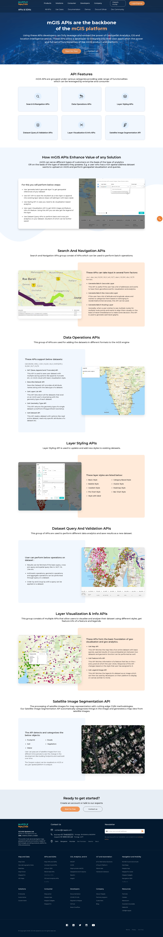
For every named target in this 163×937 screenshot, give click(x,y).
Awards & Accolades (128, 904)
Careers (124, 897)
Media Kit (125, 907)
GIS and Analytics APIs (51, 878)
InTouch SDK (48, 868)
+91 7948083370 (64, 835)
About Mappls (100, 894)
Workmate (99, 868)
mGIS (72, 865)
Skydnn (72, 875)
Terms (128, 929)
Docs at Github (101, 9)
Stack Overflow (75, 907)
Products (47, 3)
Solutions (59, 3)
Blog (97, 904)
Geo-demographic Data (26, 865)
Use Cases (59, 9)
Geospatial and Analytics (78, 872)
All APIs (48, 9)
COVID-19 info (74, 897)
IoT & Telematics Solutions (104, 862)
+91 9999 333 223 (63, 837)
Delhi (56, 841)
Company (98, 3)
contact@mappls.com (63, 830)
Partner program (101, 897)
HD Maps (21, 878)
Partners (125, 894)
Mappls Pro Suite (127, 872)
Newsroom (125, 900)
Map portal (47, 894)
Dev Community (117, 9)
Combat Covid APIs (50, 865)
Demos (87, 9)
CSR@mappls (126, 910)
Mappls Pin (22, 875)
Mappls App (126, 868)
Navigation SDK (127, 878)
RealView (21, 868)
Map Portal (22, 872)
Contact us (93, 51)
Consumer (72, 3)
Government (22, 900)
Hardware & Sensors (102, 872)
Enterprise (21, 894)
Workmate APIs (49, 872)
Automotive (22, 897)
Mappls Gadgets (127, 875)
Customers (99, 900)
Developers (85, 3)
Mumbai (72, 841)
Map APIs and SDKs (50, 862)
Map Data (21, 862)
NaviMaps (125, 865)
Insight (72, 878)
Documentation (74, 9)
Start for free (71, 51)
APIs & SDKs (24, 9)
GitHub (72, 904)
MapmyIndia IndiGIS (76, 868)
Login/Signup (137, 3)
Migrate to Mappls (76, 900)
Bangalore (64, 841)
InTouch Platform (101, 865)
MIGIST (72, 862)
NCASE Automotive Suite (130, 862)
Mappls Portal (115, 3)
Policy (134, 929)
